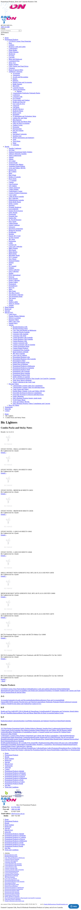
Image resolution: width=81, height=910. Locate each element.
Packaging (16, 127)
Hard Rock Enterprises (16, 228)
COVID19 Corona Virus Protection (20, 41)
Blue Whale (12, 175)
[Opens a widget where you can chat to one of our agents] (73, 906)
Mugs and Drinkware (15, 59)
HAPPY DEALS (18, 109)
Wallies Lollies (13, 302)
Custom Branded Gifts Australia (23, 337)
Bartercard (8, 309)
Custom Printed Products (20, 348)
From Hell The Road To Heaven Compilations (27, 393)
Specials (7, 311)
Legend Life (12, 245)
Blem (10, 173)
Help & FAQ (9, 312)
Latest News (12, 314)
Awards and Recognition (20, 77)
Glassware (16, 105)
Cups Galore (13, 195)
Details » (3, 452)
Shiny (10, 289)
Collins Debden (13, 189)
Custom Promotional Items (21, 346)
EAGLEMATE (13, 209)
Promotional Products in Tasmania (23, 368)
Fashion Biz (12, 218)
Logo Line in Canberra (20, 355)
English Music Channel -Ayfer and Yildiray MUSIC (29, 391)
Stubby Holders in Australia (21, 377)
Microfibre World (14, 255)
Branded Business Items (20, 328)
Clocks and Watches (19, 89)
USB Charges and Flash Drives (18, 66)
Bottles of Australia (15, 177)
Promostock (12, 284)
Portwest (11, 277)
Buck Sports (12, 179)
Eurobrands (12, 214)
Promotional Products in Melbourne (24, 366)
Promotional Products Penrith (14, 783)
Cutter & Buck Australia (16, 196)
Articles (11, 325)
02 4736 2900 (15, 807)
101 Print (11, 150)
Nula (10, 264)
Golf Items (16, 107)
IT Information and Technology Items (24, 116)
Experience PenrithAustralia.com (59, 904)
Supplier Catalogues (15, 148)
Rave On (11, 287)
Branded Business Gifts (20, 327)
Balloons (15, 80)
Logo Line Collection (15, 246)
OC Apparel (12, 266)
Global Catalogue (14, 225)
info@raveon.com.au (17, 813)
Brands (7, 146)
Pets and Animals (18, 130)
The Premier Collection (16, 295)
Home (7, 38)
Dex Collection (13, 198)
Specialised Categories (20, 134)
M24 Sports (12, 250)
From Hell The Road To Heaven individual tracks (28, 394)
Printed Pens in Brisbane (20, 364)
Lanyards (12, 57)
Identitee (11, 234)
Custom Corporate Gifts (20, 343)
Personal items (17, 129)
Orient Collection (14, 270)
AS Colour (12, 161)
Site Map (7, 785)
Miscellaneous (17, 120)
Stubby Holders (13, 64)
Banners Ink (12, 170)
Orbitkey (11, 268)
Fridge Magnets (13, 52)
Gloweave (12, 227)
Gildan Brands (13, 223)
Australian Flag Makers (16, 164)
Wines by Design (14, 303)
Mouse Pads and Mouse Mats (22, 121)
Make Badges (13, 252)
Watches (19, 91)
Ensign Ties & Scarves (16, 211)
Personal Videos (14, 319)
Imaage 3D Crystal (14, 236)
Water (14, 143)
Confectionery (13, 48)
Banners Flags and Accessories (22, 82)
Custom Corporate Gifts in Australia (24, 344)
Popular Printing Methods (17, 316)
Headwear (12, 54)
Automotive (16, 75)
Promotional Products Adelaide (14, 771)
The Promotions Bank (15, 296)
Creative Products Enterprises (18, 193)
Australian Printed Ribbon (17, 166)
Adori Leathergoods (15, 155)
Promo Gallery (13, 282)
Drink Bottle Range (15, 202)
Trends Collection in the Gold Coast (24, 382)
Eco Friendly (17, 98)
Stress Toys (12, 63)
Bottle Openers (17, 84)
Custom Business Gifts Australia (23, 339)
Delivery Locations (15, 318)
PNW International (14, 275)
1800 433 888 (5, 27)
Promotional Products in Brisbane (15, 773)
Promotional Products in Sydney (15, 782)
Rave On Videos (14, 405)
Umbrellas (16, 145)
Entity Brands (13, 212)
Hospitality (16, 114)
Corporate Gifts (17, 96)
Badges (15, 79)
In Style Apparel (14, 237)
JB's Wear (12, 239)
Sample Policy (13, 323)
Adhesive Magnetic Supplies (18, 154)
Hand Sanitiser (9, 307)
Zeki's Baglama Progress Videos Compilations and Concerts (31, 403)
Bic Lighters (12, 171)
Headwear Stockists (15, 230)
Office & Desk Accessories (21, 123)
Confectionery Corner (15, 191)
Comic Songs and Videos (20, 389)
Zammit (11, 305)
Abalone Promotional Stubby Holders (20, 152)
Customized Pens (14, 61)
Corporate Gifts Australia (20, 334)
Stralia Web (47, 904)
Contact (7, 410)
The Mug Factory (14, 293)
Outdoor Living (17, 125)
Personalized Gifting (19, 361)
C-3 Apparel (12, 180)
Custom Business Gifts (20, 341)
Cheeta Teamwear (14, 187)
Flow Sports (12, 221)
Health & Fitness (18, 111)
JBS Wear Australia (19, 353)
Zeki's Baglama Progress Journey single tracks (27, 398)
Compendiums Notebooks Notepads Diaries (26, 93)
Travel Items (16, 141)
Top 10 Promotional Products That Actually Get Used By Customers (34, 378)
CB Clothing (13, 186)
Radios (15, 132)
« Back (3, 681)
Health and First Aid (19, 102)
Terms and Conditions (11, 787)
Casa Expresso (13, 184)
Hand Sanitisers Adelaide (20, 352)
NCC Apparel (13, 257)
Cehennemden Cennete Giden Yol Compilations (28, 386)
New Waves (12, 259)
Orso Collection (14, 271)
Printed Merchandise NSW (21, 362)
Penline (11, 273)
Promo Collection (14, 280)
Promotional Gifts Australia (21, 371)
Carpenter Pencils (18, 88)
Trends (11, 300)
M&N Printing (13, 248)
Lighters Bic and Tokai (20, 118)
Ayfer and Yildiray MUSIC (17, 168)
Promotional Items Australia (21, 373)
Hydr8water (12, 232)
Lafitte (11, 243)
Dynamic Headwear (15, 207)
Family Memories (18, 396)
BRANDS (16, 86)
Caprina (11, 182)
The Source (12, 298)
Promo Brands (13, 278)
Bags (10, 43)
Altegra (11, 159)
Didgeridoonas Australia (16, 200)
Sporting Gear (17, 136)
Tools (14, 139)
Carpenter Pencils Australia (21, 332)
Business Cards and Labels (17, 46)
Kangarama (12, 241)
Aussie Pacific (13, 162)
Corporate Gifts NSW (19, 336)
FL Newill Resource (15, 220)
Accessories (16, 73)
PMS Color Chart (14, 321)
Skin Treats (12, 291)
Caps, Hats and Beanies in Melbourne (24, 330)
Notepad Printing (14, 261)
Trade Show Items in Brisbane (22, 380)
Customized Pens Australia (21, 350)
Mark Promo (13, 253)
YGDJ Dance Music (19, 400)
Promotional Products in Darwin (15, 776)
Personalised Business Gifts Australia (24, 359)
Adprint (11, 157)
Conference (16, 95)
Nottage (11, 262)
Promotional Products (11, 39)
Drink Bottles (13, 50)
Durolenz (12, 205)
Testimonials (9, 407)
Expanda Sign (13, 216)
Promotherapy (13, 286)
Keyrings (11, 55)
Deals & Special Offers (16, 70)
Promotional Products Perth (21, 375)
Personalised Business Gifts (21, 357)
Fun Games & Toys (19, 104)
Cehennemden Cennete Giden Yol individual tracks (29, 387)
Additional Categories (15, 71)
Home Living (17, 113)
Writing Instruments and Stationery (23, 137)
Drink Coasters (13, 204)
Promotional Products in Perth (14, 780)
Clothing (11, 45)
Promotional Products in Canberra (15, 774)
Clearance (12, 68)
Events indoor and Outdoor (21, 100)
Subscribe (8, 409)
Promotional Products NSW (21, 369)
